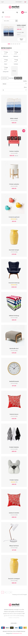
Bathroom (5, 56)
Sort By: (25, 81)
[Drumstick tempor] (14, 236)
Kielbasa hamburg (14, 315)
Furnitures (7, 16)
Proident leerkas (14, 480)
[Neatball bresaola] (14, 368)
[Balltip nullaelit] (8, 31)
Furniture (16, 64)
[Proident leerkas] (14, 466)
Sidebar (5, 78)
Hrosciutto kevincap (14, 283)
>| (10, 592)
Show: (25, 87)
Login (2, 2)
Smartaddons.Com (17, 633)
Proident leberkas (14, 447)
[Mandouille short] (14, 335)
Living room (5, 71)
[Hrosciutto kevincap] (14, 269)
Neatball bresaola (14, 381)
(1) (16, 219)
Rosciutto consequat (14, 578)
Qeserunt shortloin (14, 513)
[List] (18, 78)
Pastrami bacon (14, 414)
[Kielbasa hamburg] (14, 302)
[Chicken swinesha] (14, 171)
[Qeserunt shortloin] (14, 499)
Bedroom (16, 56)
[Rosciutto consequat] (14, 565)
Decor (5, 64)
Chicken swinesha (14, 184)
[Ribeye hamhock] (14, 532)
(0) (23, 27)
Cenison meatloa (14, 151)
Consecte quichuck (14, 217)
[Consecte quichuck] (14, 204)
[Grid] (15, 78)
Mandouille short (14, 348)
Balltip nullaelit (21, 25)
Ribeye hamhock (14, 546)
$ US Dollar (19, 2)
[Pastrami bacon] (14, 401)
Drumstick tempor (14, 250)
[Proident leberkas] (14, 434)
